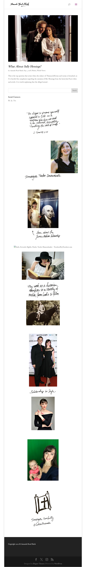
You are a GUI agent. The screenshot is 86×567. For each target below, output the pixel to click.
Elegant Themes (38, 564)
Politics (34, 71)
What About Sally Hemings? (24, 66)
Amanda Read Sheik (16, 71)
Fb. (9, 101)
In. (12, 101)
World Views (41, 71)
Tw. (14, 101)
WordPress (58, 564)
